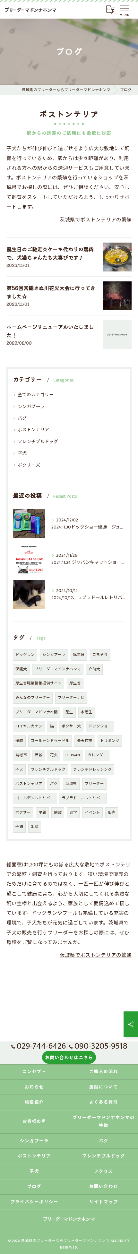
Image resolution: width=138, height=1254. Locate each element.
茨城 (38, 755)
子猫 (19, 827)
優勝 (19, 741)
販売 (112, 813)
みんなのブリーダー (32, 698)
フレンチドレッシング (92, 770)
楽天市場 (84, 741)
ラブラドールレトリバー (83, 798)
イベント (92, 813)
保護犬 (21, 669)
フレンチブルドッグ (38, 441)
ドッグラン (25, 655)
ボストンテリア (33, 430)
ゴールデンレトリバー (34, 798)
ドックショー (100, 726)
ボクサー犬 (29, 465)
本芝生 (86, 712)
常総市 (21, 755)
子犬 (22, 453)
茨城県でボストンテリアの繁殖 (96, 220)
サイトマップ (103, 1202)
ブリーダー (94, 784)
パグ (22, 418)
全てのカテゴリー (36, 395)
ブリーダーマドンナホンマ (58, 669)
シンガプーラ (31, 406)
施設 (58, 813)
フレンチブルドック (48, 770)
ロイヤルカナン (28, 726)
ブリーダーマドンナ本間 (36, 712)
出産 (35, 827)
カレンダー (97, 755)
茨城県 (71, 784)
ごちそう (100, 655)
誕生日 (79, 655)
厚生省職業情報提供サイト (38, 683)
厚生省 (75, 683)
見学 (73, 813)
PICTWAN (72, 755)
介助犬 (94, 669)
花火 (54, 755)
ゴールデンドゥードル (50, 741)
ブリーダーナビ (71, 698)
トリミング (109, 741)
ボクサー (23, 813)
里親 (42, 813)
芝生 (69, 712)
